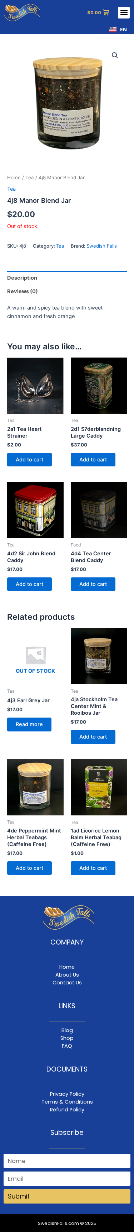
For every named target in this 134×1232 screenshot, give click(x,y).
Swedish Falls (101, 246)
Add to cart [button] (29, 459)
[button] (124, 12)
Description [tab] (22, 278)
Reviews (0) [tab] (22, 291)
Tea (29, 177)
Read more (29, 724)
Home (14, 177)
